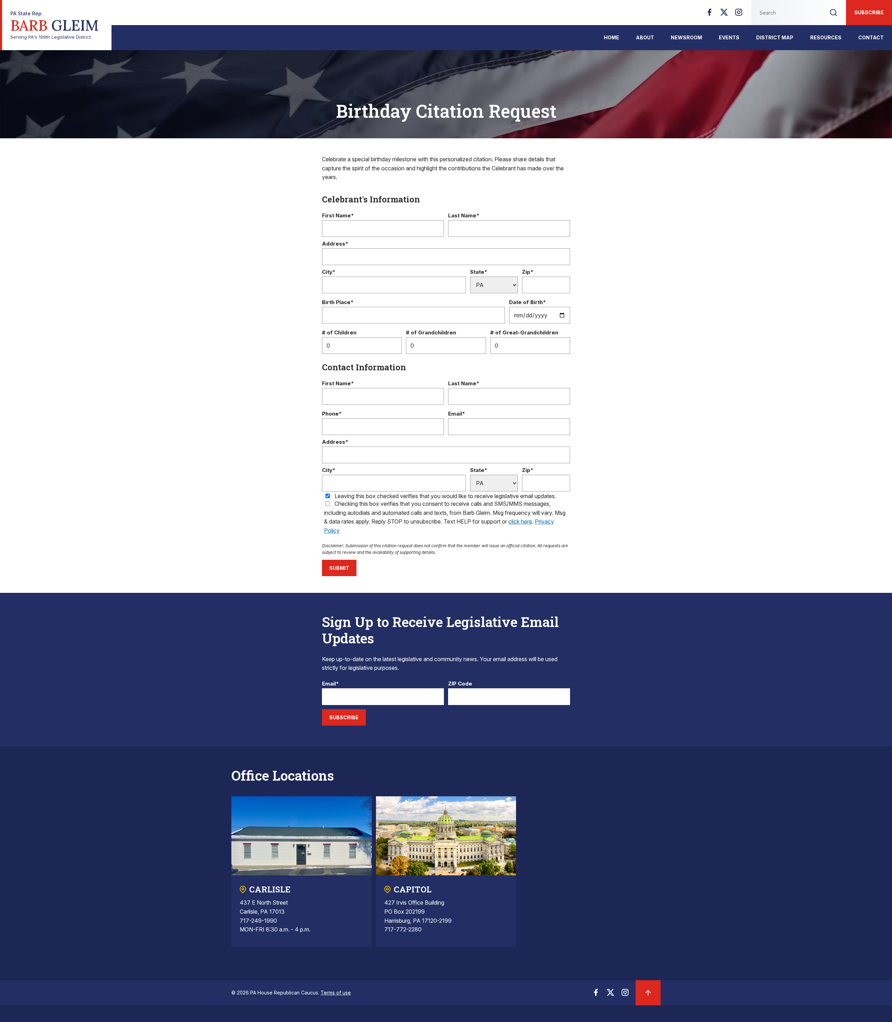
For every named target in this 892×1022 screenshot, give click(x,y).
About (645, 37)
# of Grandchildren (431, 333)
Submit (339, 568)
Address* (335, 244)
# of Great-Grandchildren (524, 333)
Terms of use (336, 993)
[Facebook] (709, 14)
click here (520, 521)
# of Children (339, 333)
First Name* (338, 216)
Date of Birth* (527, 302)
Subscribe (869, 12)
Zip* (527, 272)
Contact (871, 37)
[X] (724, 14)
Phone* (332, 414)
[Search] (833, 12)
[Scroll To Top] (648, 992)
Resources (825, 37)
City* (329, 272)
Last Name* (463, 216)
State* (478, 272)
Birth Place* (338, 302)
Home (611, 37)
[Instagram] (739, 14)
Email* (456, 414)
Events (729, 37)
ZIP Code (460, 684)
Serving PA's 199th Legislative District (54, 25)
